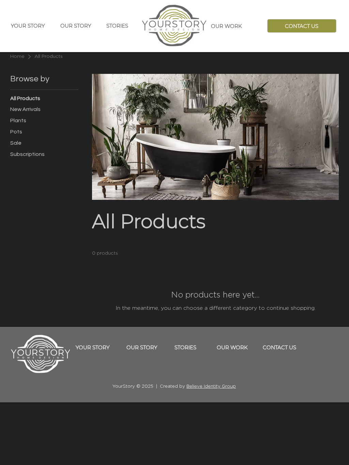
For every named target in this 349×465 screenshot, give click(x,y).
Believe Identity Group (211, 386)
